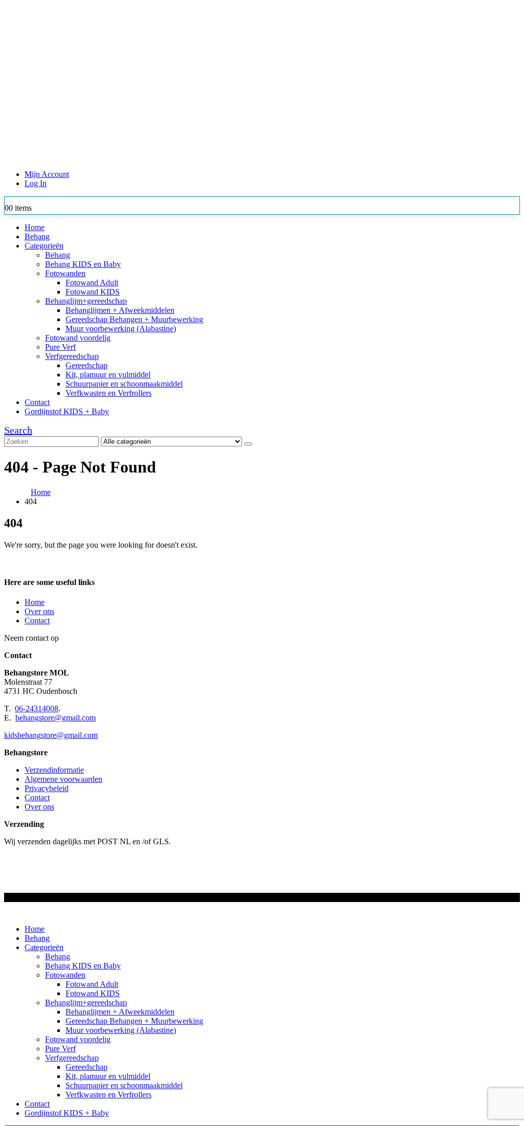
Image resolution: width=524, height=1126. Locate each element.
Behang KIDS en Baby (83, 264)
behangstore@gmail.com (55, 717)
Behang (37, 236)
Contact (37, 402)
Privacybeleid (47, 788)
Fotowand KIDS (93, 291)
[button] (18, 430)
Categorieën (44, 245)
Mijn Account (47, 174)
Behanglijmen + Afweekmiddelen (120, 310)
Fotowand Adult (92, 282)
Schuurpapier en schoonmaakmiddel (124, 383)
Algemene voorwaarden (63, 779)
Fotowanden (65, 273)
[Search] (248, 443)
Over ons (39, 611)
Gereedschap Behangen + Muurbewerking (134, 319)
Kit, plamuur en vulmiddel (108, 374)
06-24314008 (36, 708)
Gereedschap (86, 365)
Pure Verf (60, 347)
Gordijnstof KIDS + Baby (67, 411)
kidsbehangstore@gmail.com (51, 735)
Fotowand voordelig (78, 337)
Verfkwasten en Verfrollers (108, 393)
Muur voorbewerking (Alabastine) (121, 328)
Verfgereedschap (72, 356)
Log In (36, 183)
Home (35, 227)
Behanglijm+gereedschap (86, 301)
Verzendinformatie (54, 769)
